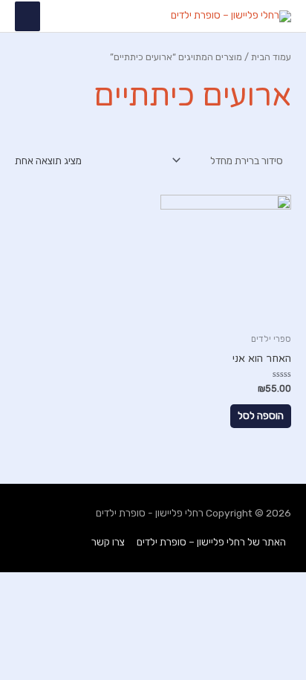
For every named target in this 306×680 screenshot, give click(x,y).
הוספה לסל (261, 415)
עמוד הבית (271, 56)
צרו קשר (108, 542)
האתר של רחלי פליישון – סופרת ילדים (211, 542)
